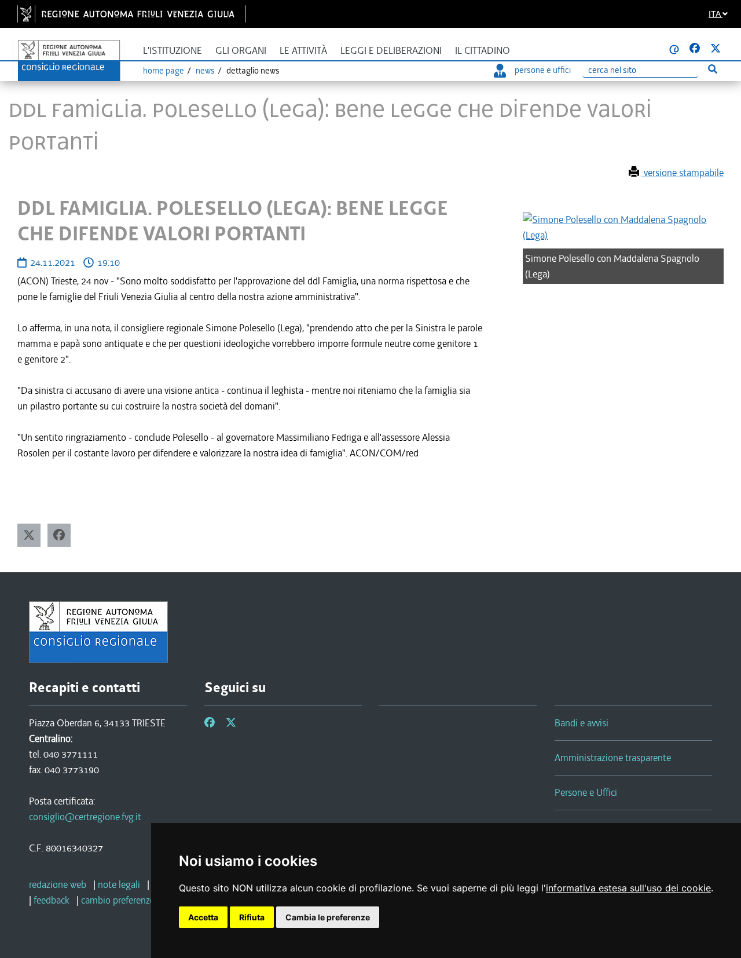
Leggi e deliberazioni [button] (391, 51)
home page (163, 70)
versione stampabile (682, 172)
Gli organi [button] (240, 51)
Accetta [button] (203, 917)
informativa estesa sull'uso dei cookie (628, 888)
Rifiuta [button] (252, 917)
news (205, 70)
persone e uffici (543, 70)
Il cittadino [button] (482, 51)
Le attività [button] (303, 51)
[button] (29, 535)
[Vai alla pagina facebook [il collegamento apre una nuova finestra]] (694, 48)
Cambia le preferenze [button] (327, 917)
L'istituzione (172, 51)
